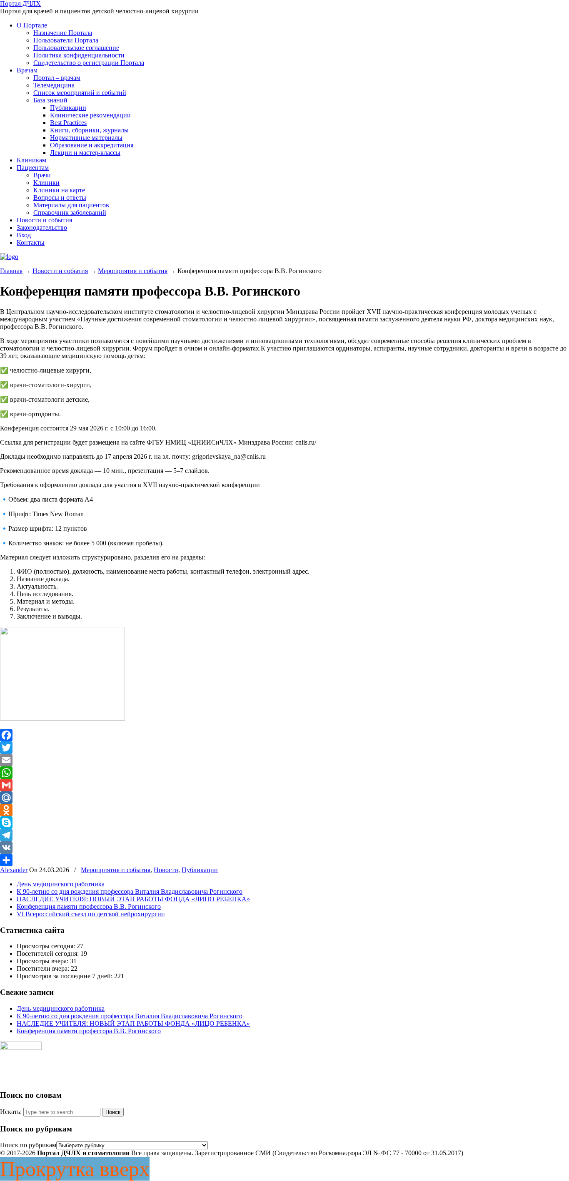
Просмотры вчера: (43, 961)
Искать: (11, 1111)
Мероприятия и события (132, 270)
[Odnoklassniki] (284, 810)
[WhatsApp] (284, 772)
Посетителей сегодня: (48, 953)
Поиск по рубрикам (28, 1145)
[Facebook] (284, 735)
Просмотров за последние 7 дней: (65, 976)
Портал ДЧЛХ (20, 3)
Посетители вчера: (44, 968)
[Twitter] (284, 747)
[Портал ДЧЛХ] (9, 256)
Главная (11, 270)
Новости (166, 869)
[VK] (284, 847)
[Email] (284, 760)
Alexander (13, 869)
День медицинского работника (61, 884)
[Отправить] (284, 860)
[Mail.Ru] (284, 797)
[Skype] (284, 822)
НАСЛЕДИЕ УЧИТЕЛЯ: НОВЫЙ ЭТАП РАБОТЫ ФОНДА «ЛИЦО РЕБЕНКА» (133, 899)
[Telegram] (284, 835)
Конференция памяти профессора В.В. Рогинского (89, 906)
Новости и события (60, 270)
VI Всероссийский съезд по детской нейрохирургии (91, 913)
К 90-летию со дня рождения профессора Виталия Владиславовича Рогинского (129, 891)
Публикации (200, 869)
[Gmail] (284, 785)
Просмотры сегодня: (47, 946)
